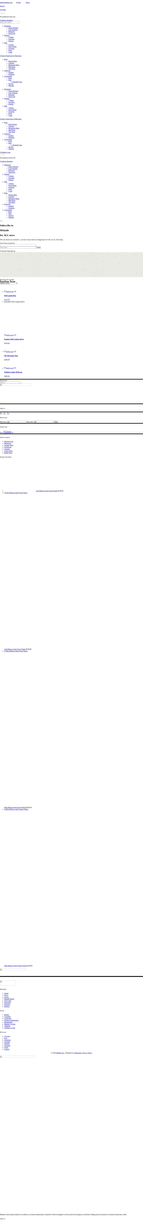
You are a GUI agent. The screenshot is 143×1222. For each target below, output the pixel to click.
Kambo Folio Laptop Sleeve (14, 339)
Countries (7, 1017)
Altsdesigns (78, 1053)
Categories (7, 1018)
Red (13, 432)
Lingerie (7, 449)
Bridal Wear (8, 453)
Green (7, 431)
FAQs (6, 1047)
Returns (6, 1006)
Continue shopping (6, 20)
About (6, 993)
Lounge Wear (8, 445)
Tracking (7, 1042)
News (28, 2)
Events (18, 2)
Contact (6, 1049)
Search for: (3, 380)
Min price (3, 422)
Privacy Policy (87, 1053)
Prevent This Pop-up (8, 251)
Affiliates (7, 1026)
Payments (7, 1003)
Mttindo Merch (9, 999)
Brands (6, 1015)
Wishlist (6, 1044)
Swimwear (7, 447)
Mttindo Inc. (60, 1053)
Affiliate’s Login (9, 1028)
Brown (1, 432)
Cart (5, 1038)
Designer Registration (11, 1020)
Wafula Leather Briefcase (13, 372)
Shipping (7, 1004)
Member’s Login (9, 1024)
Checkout (7, 1040)
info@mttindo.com (6, 2)
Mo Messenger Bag (11, 356)
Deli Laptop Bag (10, 296)
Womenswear (8, 441)
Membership (8, 1022)
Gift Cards (7, 1001)
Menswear (7, 443)
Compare (7, 1046)
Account (3, 10)
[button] (8, 291)
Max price (30, 422)
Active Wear (8, 451)
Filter (55, 422)
